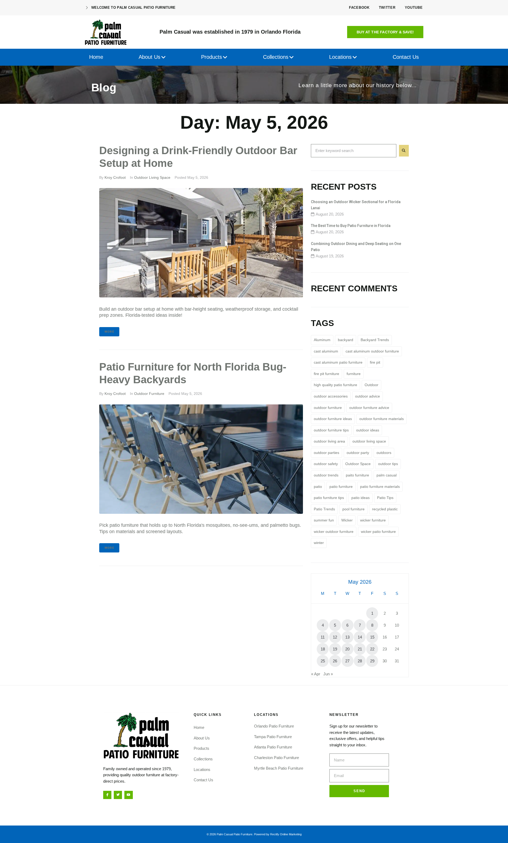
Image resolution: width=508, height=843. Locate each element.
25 (323, 661)
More (109, 331)
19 (335, 649)
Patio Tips (385, 498)
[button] (385, 32)
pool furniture (353, 509)
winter (319, 543)
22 (372, 649)
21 (360, 649)
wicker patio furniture (378, 531)
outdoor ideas (367, 430)
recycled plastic (385, 509)
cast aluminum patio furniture (338, 362)
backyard (345, 340)
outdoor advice (367, 396)
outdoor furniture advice (369, 407)
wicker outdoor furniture (333, 531)
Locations (202, 769)
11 (323, 637)
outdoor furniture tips (331, 430)
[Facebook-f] (107, 795)
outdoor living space (369, 441)
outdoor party (358, 453)
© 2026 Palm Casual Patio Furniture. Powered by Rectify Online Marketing (254, 834)
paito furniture (357, 475)
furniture (354, 374)
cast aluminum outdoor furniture (372, 351)
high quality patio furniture (335, 385)
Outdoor (371, 385)
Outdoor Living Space (152, 177)
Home (199, 727)
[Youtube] (128, 795)
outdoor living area (329, 441)
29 (372, 661)
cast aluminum (326, 351)
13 (347, 637)
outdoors (384, 453)
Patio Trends (324, 509)
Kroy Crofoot (115, 177)
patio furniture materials (380, 486)
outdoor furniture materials (381, 419)
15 (372, 637)
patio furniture (341, 486)
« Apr (315, 674)
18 (323, 649)
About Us (202, 738)
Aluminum (322, 340)
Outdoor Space (358, 464)
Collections (203, 759)
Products (201, 748)
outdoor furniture (328, 407)
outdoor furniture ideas (333, 419)
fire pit (375, 362)
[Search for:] (353, 150)
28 (360, 661)
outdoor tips (388, 464)
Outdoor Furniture (149, 393)
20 (347, 649)
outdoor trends (326, 475)
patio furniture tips (329, 498)
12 (335, 637)
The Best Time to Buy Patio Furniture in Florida (351, 226)
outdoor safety (326, 464)
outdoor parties (326, 453)
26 (335, 661)
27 (347, 661)
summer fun (324, 520)
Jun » (328, 674)
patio (318, 486)
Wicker (347, 520)
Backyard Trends (375, 340)
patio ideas (360, 498)
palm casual (387, 475)
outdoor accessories (331, 396)
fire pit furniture (326, 374)
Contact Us (203, 780)
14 (360, 637)
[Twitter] (118, 795)
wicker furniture (373, 520)
